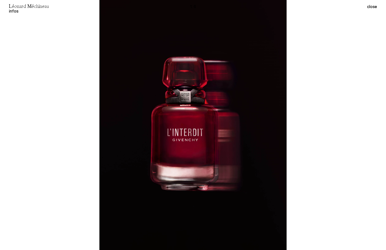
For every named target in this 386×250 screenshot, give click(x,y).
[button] (289, 125)
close (372, 6)
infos (13, 11)
